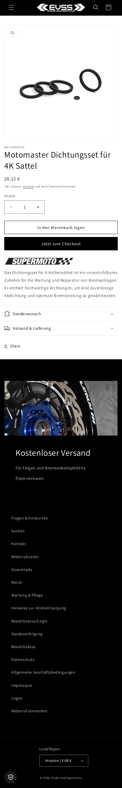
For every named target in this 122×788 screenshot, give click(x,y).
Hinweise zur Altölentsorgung (38, 607)
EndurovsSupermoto (66, 778)
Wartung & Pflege (27, 595)
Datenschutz (23, 659)
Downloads (21, 569)
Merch (16, 582)
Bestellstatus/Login (29, 621)
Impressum (21, 685)
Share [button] (15, 345)
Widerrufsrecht (25, 556)
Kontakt (18, 543)
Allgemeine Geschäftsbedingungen (43, 672)
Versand (28, 186)
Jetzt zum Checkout (61, 243)
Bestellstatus (23, 646)
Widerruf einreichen (29, 710)
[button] (11, 7)
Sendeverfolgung (27, 633)
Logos (16, 698)
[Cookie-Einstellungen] (11, 777)
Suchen (18, 530)
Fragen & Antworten (29, 518)
